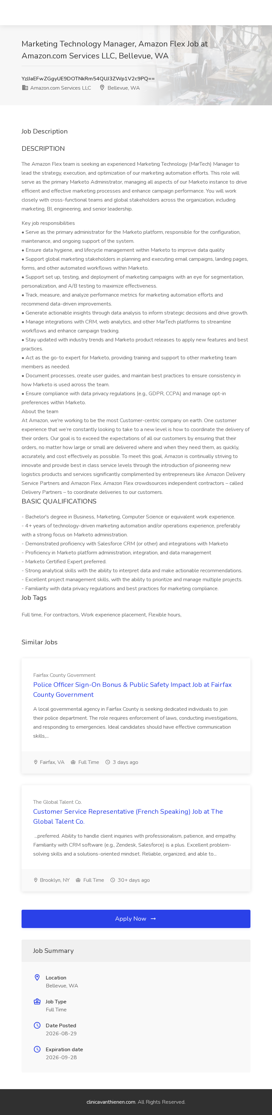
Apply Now (131, 919)
